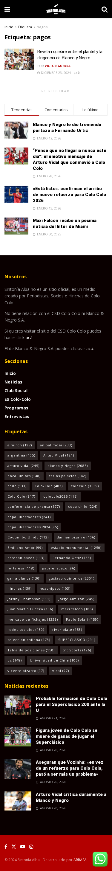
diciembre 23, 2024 (55, 73)
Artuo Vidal (58, 455)
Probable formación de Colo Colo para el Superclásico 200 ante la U (71, 704)
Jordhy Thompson (28, 599)
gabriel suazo (58, 568)
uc (14, 660)
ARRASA (80, 859)
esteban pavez (26, 557)
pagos (42, 27)
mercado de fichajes (32, 619)
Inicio (8, 27)
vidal (60, 670)
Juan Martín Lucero (30, 609)
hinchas (19, 588)
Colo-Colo (49, 486)
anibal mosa (56, 445)
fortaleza (20, 568)
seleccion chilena (28, 639)
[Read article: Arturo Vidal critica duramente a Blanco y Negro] (17, 801)
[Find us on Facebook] (5, 846)
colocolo (85, 486)
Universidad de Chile (54, 660)
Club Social (15, 390)
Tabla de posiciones (31, 650)
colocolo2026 (60, 496)
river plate (67, 629)
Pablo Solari (82, 619)
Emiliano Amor (25, 547)
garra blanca (24, 578)
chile (17, 486)
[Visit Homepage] (56, 9)
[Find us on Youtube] (22, 846)
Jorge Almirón (76, 599)
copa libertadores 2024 (32, 527)
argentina (21, 455)
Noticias (13, 382)
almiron (19, 445)
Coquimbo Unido (28, 537)
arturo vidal (23, 465)
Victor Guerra (57, 66)
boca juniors (24, 475)
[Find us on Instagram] (31, 846)
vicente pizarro (25, 670)
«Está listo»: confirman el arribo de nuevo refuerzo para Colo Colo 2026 (69, 194)
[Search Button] (105, 9)
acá (29, 337)
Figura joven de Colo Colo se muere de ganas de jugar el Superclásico (66, 736)
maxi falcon (77, 609)
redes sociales (25, 629)
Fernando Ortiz (72, 557)
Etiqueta (25, 27)
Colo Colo (21, 496)
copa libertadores (29, 517)
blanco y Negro (67, 465)
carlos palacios (67, 475)
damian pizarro (76, 537)
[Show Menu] (7, 9)
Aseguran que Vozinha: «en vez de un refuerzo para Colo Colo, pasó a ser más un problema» (69, 768)
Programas (16, 408)
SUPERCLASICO (76, 639)
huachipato (55, 588)
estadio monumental (76, 547)
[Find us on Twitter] (13, 846)
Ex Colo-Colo (17, 399)
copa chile (82, 506)
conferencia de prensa (33, 506)
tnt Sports (77, 650)
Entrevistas (16, 416)
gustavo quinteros (71, 578)
